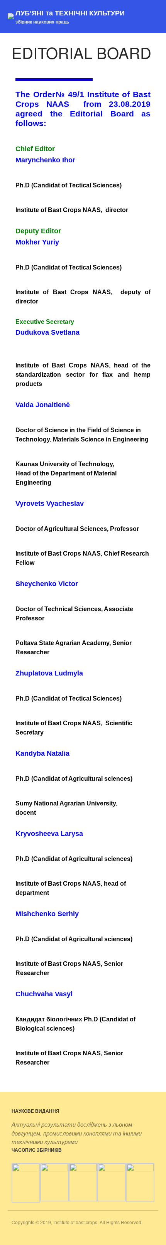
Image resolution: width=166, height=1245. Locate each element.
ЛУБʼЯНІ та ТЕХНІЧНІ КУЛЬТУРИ (70, 13)
